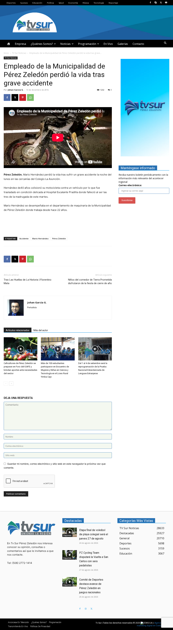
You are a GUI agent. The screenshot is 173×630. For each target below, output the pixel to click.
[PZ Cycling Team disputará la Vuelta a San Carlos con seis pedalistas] (69, 555)
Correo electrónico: (130, 185)
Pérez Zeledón (59, 238)
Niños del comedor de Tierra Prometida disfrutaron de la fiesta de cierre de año (90, 281)
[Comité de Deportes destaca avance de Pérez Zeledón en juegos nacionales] (69, 582)
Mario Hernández (40, 238)
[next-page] (11, 383)
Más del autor (40, 330)
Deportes (67, 535)
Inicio (6, 53)
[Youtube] (166, 2)
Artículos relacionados (17, 330)
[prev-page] (6, 383)
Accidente (24, 238)
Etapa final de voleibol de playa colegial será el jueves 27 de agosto (93, 534)
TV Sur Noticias (19, 53)
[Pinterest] (22, 97)
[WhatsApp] (30, 97)
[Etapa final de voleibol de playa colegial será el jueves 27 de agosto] (69, 532)
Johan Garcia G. (15, 90)
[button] (165, 43)
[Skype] (155, 2)
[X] (161, 2)
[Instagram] (86, 609)
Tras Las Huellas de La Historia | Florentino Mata (27, 281)
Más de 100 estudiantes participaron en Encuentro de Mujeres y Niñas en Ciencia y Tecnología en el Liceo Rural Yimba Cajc (55, 370)
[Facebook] (150, 2)
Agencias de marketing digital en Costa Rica (151, 624)
